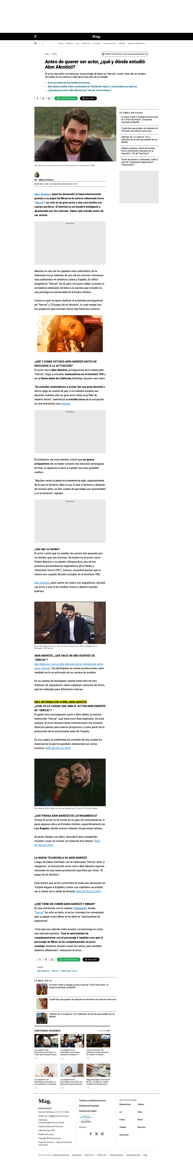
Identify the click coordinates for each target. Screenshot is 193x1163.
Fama (122, 1119)
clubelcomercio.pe (61, 1155)
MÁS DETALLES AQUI (58, 748)
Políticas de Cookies (88, 1111)
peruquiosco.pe (133, 1155)
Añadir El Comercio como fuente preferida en (124, 54)
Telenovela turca (69, 971)
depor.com (89, 1155)
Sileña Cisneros (46, 180)
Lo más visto (43, 981)
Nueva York (86, 43)
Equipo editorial (44, 1108)
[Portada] (44, 1105)
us (120, 1112)
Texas (77, 43)
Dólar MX (122, 43)
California (69, 43)
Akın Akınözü (42, 582)
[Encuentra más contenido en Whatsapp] (49, 98)
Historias (124, 1135)
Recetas (141, 1127)
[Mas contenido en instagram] (102, 1134)
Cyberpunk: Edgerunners (136, 43)
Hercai (39, 912)
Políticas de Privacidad (89, 1106)
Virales (122, 1127)
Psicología (96, 43)
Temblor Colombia (109, 43)
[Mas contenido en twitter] (96, 1134)
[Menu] (36, 36)
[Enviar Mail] (36, 180)
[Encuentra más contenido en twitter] (43, 98)
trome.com (102, 1155)
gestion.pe (77, 1155)
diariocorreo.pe (116, 1155)
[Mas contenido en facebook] (91, 1134)
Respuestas (125, 1104)
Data (140, 1112)
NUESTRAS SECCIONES (127, 1100)
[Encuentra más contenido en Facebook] (37, 98)
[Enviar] (35, 43)
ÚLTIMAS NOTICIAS (131, 113)
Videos (141, 1104)
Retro (140, 1119)
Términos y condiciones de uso (92, 1100)
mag (145, 1155)
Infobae (65, 403)
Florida (60, 43)
